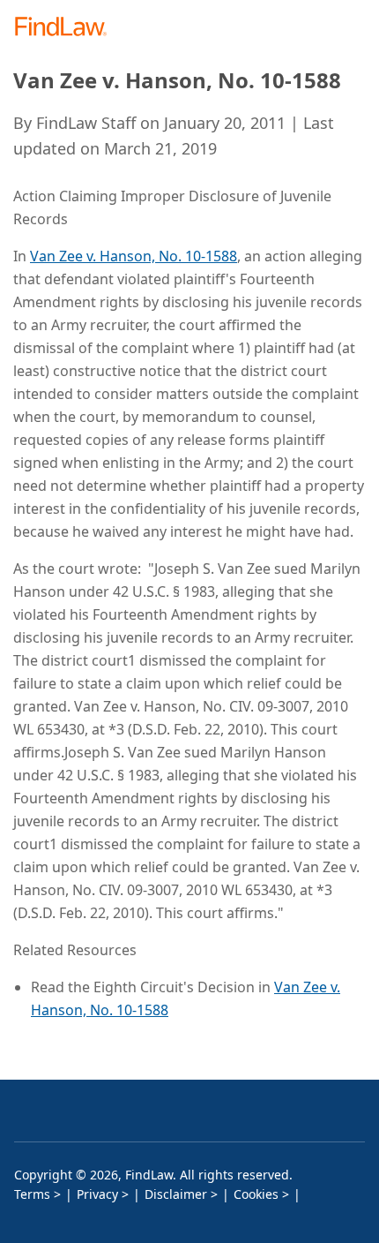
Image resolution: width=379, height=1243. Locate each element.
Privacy (97, 1194)
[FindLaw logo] (66, 27)
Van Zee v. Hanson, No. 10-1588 (133, 256)
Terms (32, 1194)
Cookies (256, 1194)
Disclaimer (176, 1194)
